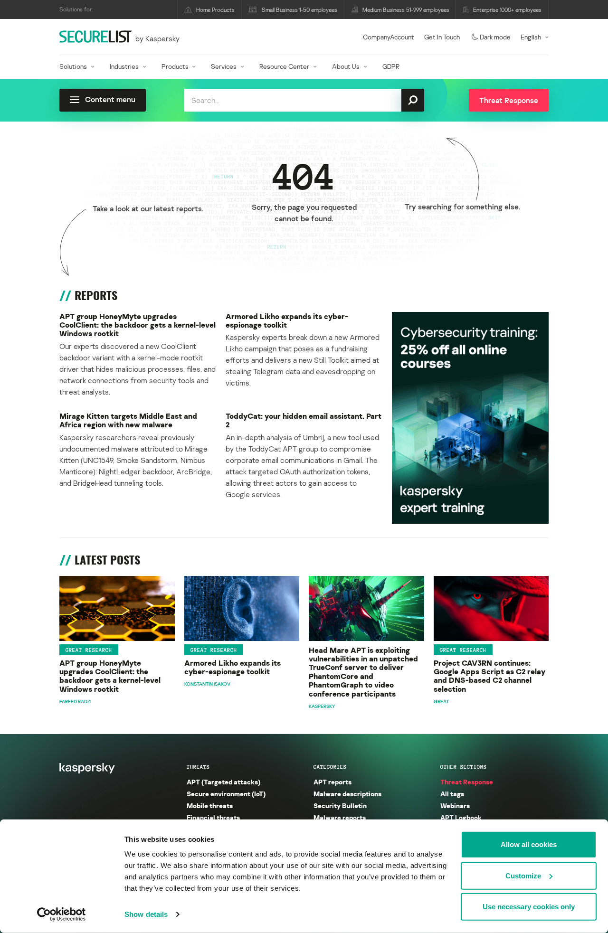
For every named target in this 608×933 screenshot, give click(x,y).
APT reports (333, 782)
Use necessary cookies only (529, 907)
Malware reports (340, 817)
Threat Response (466, 782)
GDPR (390, 66)
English (531, 37)
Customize (523, 875)
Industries (124, 66)
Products (175, 66)
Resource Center (284, 66)
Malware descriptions (347, 794)
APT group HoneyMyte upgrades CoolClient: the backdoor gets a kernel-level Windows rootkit (137, 325)
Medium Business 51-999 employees (405, 9)
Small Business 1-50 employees (299, 9)
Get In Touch (442, 37)
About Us (346, 66)
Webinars (455, 805)
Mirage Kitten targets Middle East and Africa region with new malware (128, 420)
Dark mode (495, 37)
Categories (330, 767)
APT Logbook (461, 817)
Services (224, 66)
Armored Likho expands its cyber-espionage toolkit (287, 321)
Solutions (73, 66)
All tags (452, 794)
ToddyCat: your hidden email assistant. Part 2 (303, 420)
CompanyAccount (388, 37)
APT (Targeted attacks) (223, 782)
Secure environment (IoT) (226, 794)
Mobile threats (210, 805)
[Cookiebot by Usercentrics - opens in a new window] (61, 914)
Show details (146, 914)
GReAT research (89, 650)
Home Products (215, 9)
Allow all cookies (529, 844)
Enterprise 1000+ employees (507, 9)
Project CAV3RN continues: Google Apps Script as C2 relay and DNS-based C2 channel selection (489, 676)
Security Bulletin (340, 805)
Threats (198, 767)
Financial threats (213, 817)
